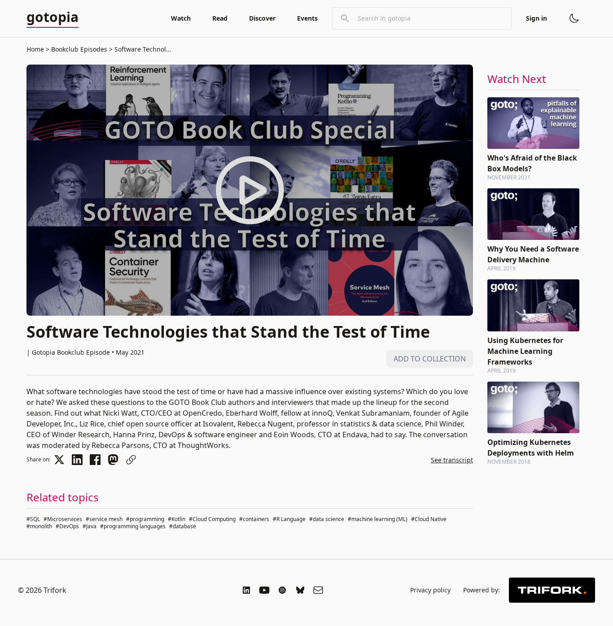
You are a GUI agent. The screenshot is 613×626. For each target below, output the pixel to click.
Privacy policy (430, 590)
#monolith (39, 526)
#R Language (289, 519)
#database (182, 526)
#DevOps (67, 526)
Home (35, 49)
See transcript (452, 460)
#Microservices (63, 519)
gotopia (52, 17)
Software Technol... (142, 49)
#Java (89, 526)
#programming (145, 519)
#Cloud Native (429, 519)
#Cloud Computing (212, 519)
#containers (254, 519)
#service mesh (104, 519)
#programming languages (133, 526)
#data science (326, 519)
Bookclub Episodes (79, 49)
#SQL (33, 519)
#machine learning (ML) (377, 519)
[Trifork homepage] (552, 590)
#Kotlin (176, 519)
